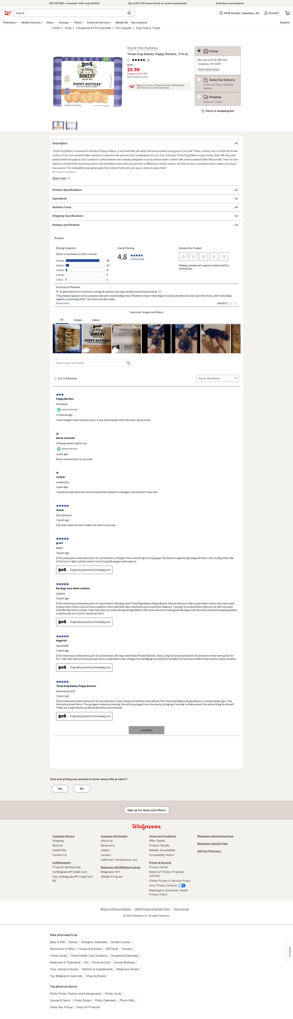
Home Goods (58, 955)
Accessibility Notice (161, 855)
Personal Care (101, 962)
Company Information (114, 836)
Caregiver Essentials (94, 942)
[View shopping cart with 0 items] (287, 13)
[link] (138, 60)
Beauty (73, 942)
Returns (57, 845)
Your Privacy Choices (163, 885)
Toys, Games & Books (64, 969)
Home (56, 28)
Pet (86, 962)
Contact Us (59, 855)
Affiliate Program (111, 876)
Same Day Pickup (61, 1007)
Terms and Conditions (162, 836)
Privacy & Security (160, 862)
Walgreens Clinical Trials (212, 843)
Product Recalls (159, 845)
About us (107, 840)
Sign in (139, 85)
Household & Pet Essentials (93, 28)
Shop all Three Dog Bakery (142, 47)
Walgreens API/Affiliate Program (121, 867)
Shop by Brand (96, 976)
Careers (106, 855)
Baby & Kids (57, 942)
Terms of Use (181, 909)
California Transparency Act (119, 859)
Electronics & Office (62, 949)
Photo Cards (113, 993)
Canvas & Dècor (60, 1000)
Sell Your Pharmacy (209, 851)
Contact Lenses (120, 942)
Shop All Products (88, 1007)
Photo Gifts (127, 1000)
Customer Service (63, 836)
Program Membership (66, 867)
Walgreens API (110, 872)
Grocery (127, 949)
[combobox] (70, 13)
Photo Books (82, 1000)
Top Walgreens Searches (66, 976)
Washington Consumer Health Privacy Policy (168, 892)
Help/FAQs (59, 850)
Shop (68, 28)
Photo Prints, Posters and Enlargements (76, 993)
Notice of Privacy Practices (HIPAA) (166, 874)
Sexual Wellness (124, 962)
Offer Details (157, 840)
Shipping (58, 840)
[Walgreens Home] (7, 13)
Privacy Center (158, 867)
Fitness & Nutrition (90, 949)
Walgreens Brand (127, 969)
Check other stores (208, 69)
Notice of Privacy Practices (116, 909)
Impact (105, 850)
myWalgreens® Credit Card (69, 872)
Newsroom (108, 845)
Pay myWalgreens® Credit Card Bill (72, 878)
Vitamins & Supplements (97, 969)
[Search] (131, 13)
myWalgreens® (61, 862)
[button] (271, 13)
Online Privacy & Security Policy (169, 880)
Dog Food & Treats (148, 28)
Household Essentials (124, 955)
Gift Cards (112, 949)
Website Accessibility (162, 850)
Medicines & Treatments (65, 962)
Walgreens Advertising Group (215, 836)
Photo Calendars (105, 1000)
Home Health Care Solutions (88, 955)
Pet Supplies (123, 28)
